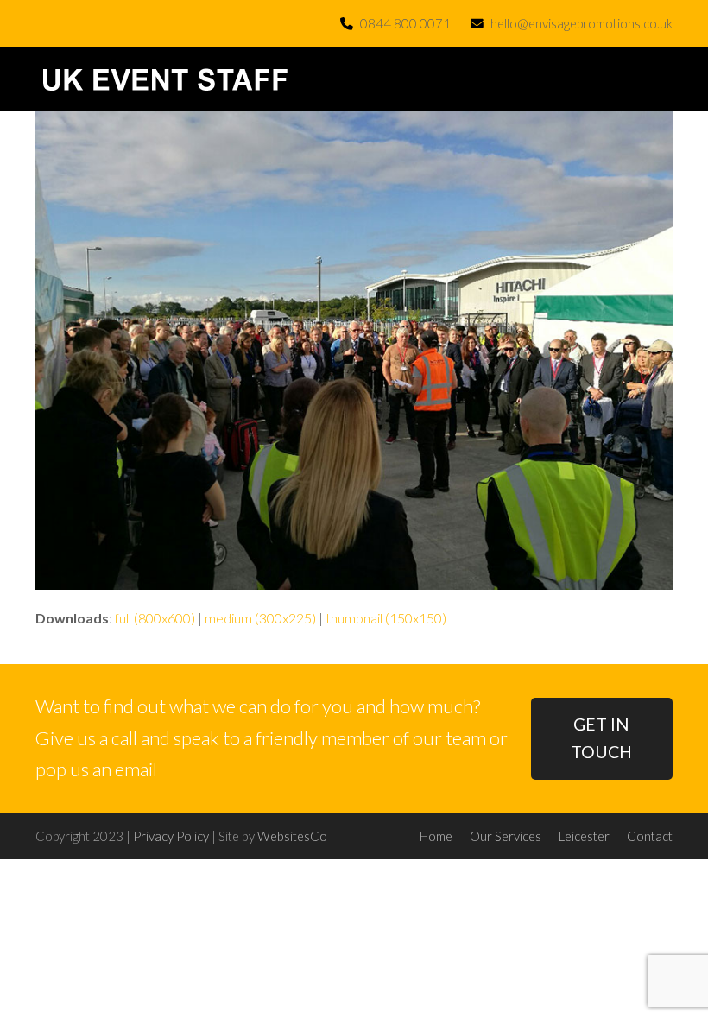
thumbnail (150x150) (386, 618)
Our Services (505, 836)
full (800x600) (155, 618)
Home (436, 836)
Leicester (584, 836)
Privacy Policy (171, 836)
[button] (663, 80)
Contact (650, 836)
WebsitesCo (292, 836)
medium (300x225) (260, 618)
